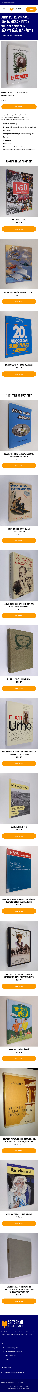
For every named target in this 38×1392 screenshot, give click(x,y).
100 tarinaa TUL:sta (19, 220)
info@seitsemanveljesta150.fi (9, 3)
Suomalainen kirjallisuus (13, 1352)
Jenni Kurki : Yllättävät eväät (19, 1049)
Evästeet (27, 1386)
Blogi (6, 1359)
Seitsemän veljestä (11, 1348)
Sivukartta (26, 1388)
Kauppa (31, 9)
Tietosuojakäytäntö (15, 1388)
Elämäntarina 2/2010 (19, 827)
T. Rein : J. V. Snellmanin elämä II (19, 679)
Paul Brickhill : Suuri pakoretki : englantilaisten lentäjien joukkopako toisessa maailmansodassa (19, 1289)
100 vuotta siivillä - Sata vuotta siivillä (19, 292)
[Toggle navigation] (3, 9)
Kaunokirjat (7, 35)
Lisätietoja (19, 107)
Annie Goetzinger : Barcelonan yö (19, 1214)
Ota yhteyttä (18, 1386)
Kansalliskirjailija (10, 1355)
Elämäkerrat (18, 35)
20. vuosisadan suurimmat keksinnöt (19, 365)
